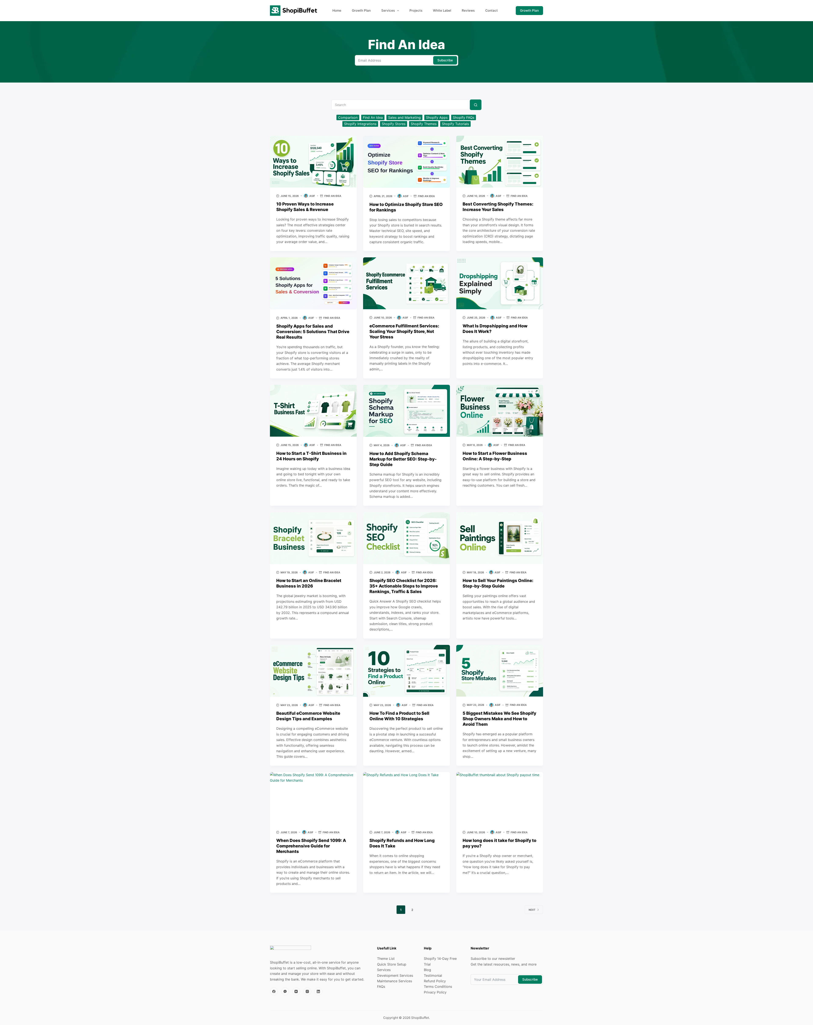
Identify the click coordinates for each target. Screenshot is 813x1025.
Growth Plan (361, 10)
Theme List (386, 958)
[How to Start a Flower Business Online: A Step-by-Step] (499, 411)
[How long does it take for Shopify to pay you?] (499, 798)
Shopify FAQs (463, 117)
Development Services (395, 975)
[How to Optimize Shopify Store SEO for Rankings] (406, 162)
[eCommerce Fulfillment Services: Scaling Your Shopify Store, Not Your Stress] (406, 283)
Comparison (348, 117)
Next (532, 909)
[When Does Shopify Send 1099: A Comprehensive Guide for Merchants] (313, 798)
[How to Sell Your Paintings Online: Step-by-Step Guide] (499, 538)
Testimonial (433, 975)
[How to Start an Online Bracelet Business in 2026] (313, 538)
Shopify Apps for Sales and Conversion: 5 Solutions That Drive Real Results (312, 332)
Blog (427, 970)
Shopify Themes (424, 124)
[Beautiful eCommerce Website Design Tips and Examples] (313, 671)
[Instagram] (307, 991)
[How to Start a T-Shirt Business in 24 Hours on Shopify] (313, 411)
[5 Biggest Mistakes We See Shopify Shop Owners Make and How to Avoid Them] (499, 671)
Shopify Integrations (360, 124)
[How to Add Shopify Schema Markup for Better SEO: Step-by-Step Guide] (406, 411)
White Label (442, 10)
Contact (491, 10)
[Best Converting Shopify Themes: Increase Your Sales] (499, 162)
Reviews (468, 10)
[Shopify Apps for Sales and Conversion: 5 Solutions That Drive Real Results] (313, 283)
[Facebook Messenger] (285, 991)
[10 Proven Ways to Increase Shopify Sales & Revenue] (313, 162)
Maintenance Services (394, 981)
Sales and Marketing (404, 117)
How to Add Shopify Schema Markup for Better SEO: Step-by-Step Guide (403, 459)
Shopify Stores (393, 124)
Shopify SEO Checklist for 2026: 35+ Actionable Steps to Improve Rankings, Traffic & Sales (403, 586)
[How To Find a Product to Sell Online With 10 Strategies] (406, 671)
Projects (415, 10)
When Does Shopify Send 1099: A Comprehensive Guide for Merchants (311, 846)
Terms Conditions (438, 986)
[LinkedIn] (318, 991)
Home (336, 10)
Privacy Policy (435, 992)
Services (388, 10)
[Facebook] (274, 991)
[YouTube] (296, 991)
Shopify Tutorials (455, 124)
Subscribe (445, 60)
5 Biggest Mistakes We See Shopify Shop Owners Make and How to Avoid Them (499, 719)
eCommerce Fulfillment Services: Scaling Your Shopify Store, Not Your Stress (404, 331)
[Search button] (475, 104)
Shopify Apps (437, 117)
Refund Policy (435, 981)
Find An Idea (373, 117)
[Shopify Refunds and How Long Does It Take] (406, 798)
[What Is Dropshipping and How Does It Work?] (499, 283)
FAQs (381, 986)
